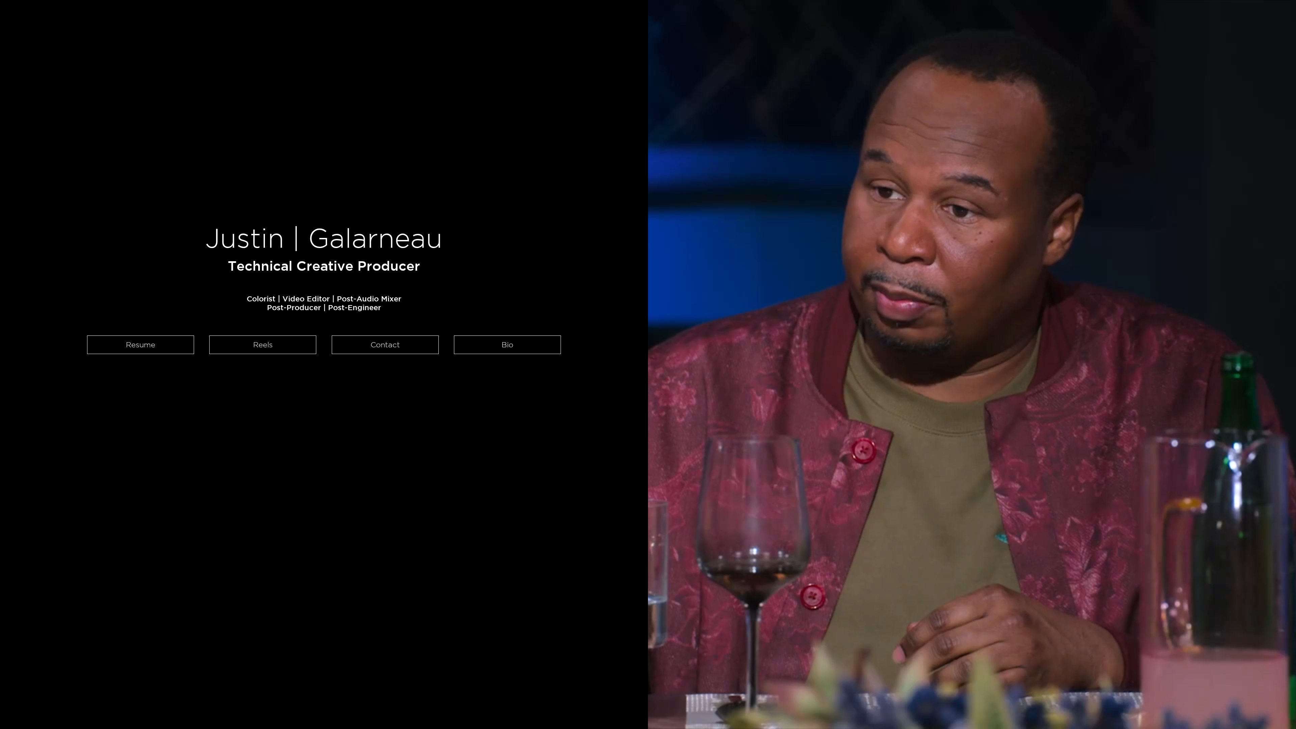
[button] (507, 344)
